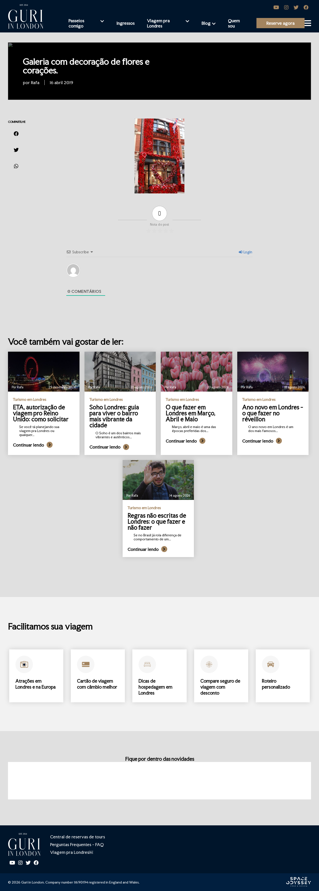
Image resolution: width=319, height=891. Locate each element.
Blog (206, 23)
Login (247, 252)
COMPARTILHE (16, 122)
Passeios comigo (76, 23)
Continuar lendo (28, 444)
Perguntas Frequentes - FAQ (77, 844)
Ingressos (125, 23)
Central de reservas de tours (77, 836)
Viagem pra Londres (158, 23)
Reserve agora (280, 23)
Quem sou (234, 23)
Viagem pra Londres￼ (71, 852)
